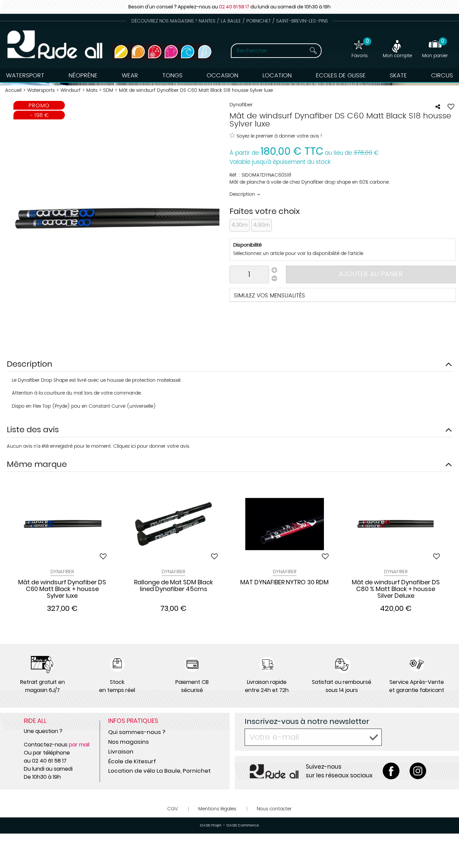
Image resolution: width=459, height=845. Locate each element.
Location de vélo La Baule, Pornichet (159, 771)
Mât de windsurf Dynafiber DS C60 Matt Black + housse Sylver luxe (62, 589)
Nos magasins (128, 742)
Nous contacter (274, 809)
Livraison (120, 751)
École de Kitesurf (132, 761)
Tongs (172, 75)
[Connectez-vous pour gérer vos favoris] (451, 106)
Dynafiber (62, 572)
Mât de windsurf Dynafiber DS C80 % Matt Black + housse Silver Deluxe (396, 589)
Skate (398, 75)
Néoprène (83, 75)
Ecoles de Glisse (341, 75)
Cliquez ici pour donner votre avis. (151, 446)
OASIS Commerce (242, 825)
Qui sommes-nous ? (136, 732)
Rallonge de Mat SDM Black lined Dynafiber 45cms (173, 586)
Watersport (25, 75)
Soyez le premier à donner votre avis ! (279, 136)
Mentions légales (217, 809)
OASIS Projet (210, 825)
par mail (79, 744)
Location (277, 75)
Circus (442, 75)
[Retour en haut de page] (445, 825)
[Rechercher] (313, 50)
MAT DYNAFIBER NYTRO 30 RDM (284, 582)
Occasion (222, 75)
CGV (172, 809)
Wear (130, 75)
